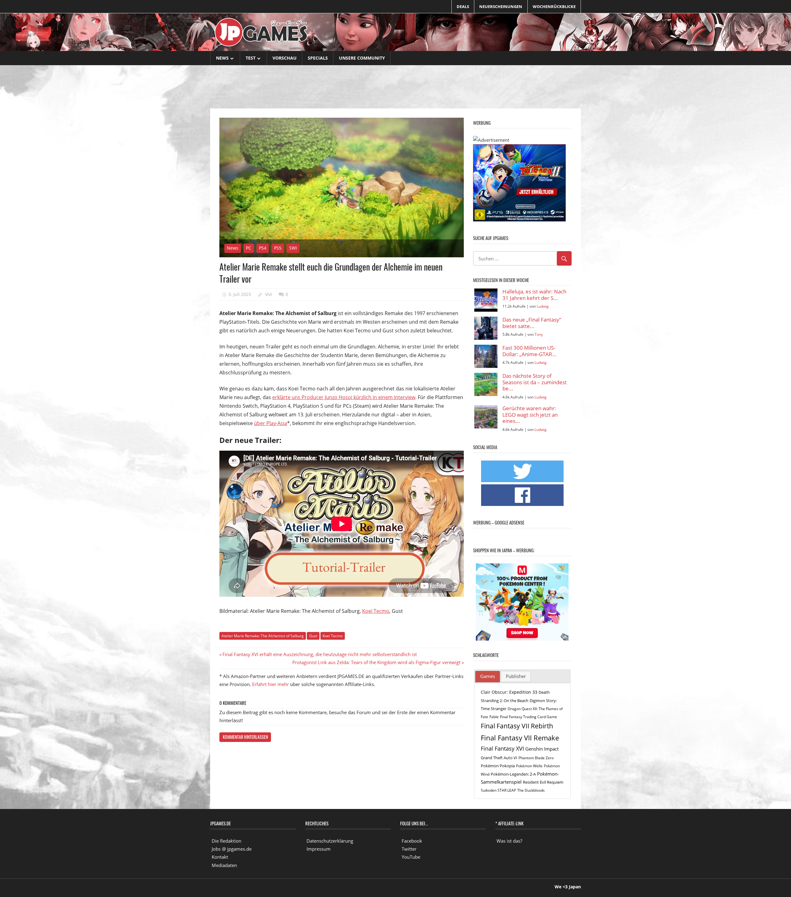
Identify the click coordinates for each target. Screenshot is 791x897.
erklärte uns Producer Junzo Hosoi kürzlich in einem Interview (343, 397)
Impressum (319, 849)
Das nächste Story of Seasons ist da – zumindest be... (534, 382)
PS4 (262, 248)
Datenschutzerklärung (330, 841)
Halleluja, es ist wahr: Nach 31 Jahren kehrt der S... (534, 294)
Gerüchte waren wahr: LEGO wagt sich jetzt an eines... (530, 414)
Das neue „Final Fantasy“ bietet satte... (531, 323)
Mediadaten (224, 865)
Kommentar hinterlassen (245, 737)
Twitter (409, 849)
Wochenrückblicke (554, 6)
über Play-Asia (270, 423)
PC (248, 248)
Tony (539, 334)
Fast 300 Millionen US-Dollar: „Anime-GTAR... (529, 351)
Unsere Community (362, 58)
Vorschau (285, 58)
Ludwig (543, 306)
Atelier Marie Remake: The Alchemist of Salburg (263, 635)
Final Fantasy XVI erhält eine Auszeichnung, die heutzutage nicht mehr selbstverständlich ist (319, 654)
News (222, 58)
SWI (293, 248)
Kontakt (220, 857)
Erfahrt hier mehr (270, 684)
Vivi (268, 294)
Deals (463, 6)
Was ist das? (509, 841)
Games (487, 676)
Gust (313, 635)
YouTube (411, 857)
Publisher (516, 676)
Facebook (412, 841)
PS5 (277, 248)
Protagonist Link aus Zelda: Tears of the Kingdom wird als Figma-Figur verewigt (376, 662)
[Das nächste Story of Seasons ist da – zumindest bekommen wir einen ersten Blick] (485, 384)
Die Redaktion (226, 841)
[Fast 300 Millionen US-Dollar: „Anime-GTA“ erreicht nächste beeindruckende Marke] (485, 356)
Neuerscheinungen (500, 6)
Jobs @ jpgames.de (232, 849)
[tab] (487, 677)
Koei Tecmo (375, 611)
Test (251, 58)
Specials (318, 58)
